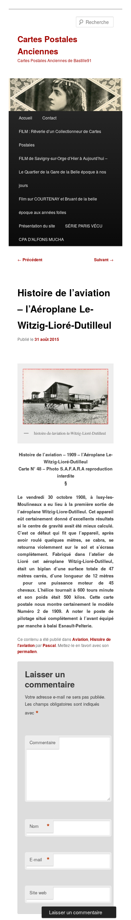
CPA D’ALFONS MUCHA (41, 239)
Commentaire (42, 742)
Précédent (29, 259)
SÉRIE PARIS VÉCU (83, 225)
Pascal (49, 645)
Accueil (25, 117)
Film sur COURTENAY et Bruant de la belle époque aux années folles (58, 205)
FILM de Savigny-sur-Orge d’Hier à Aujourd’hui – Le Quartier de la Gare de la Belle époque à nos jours (63, 171)
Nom (40, 826)
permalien (27, 651)
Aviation (80, 639)
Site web (38, 892)
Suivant (104, 259)
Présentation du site (37, 225)
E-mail (40, 859)
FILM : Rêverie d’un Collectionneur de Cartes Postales (60, 137)
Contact (49, 117)
